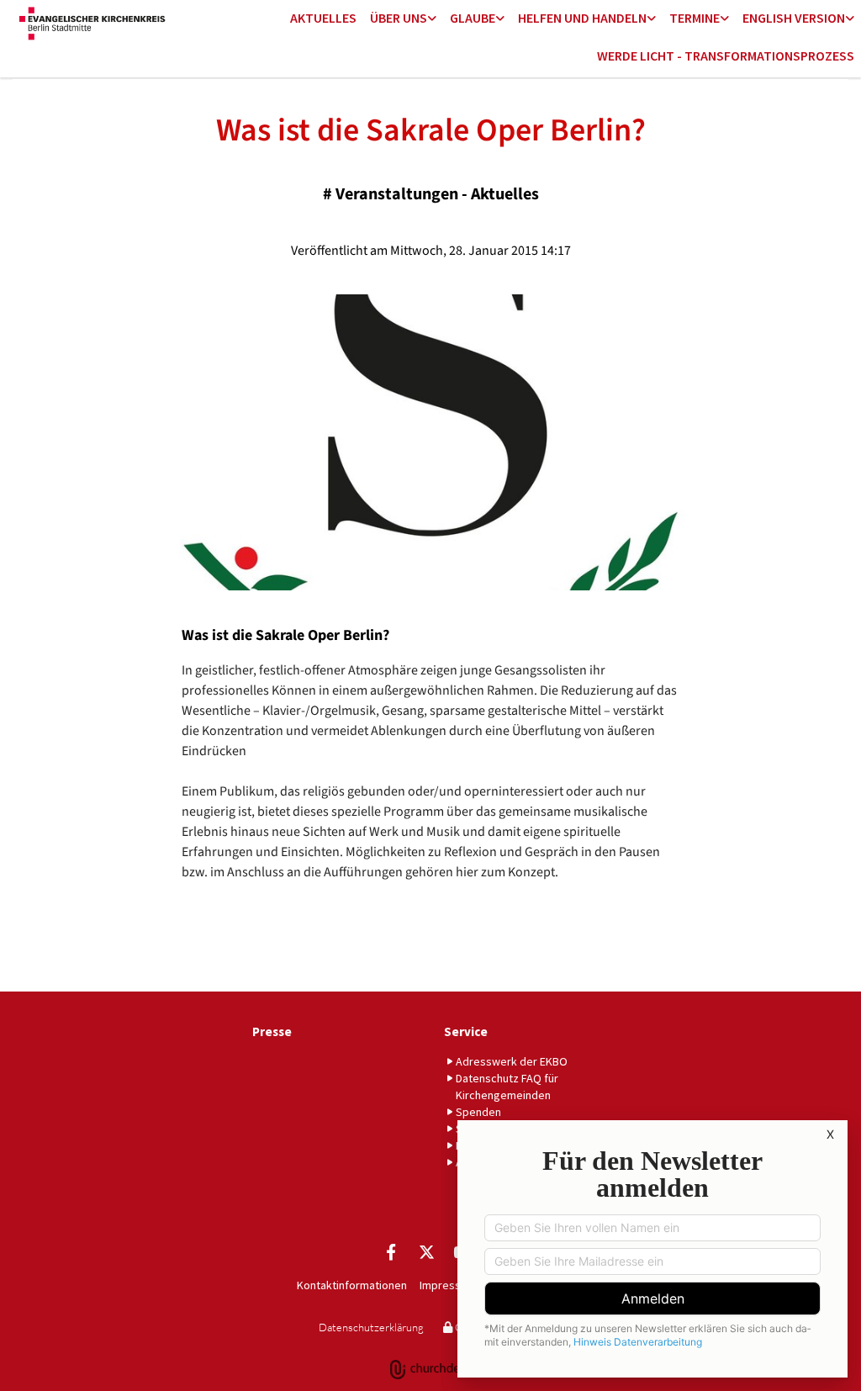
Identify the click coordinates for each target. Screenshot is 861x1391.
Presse (272, 1031)
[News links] (850, 19)
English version (793, 17)
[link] (403, 19)
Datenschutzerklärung (371, 1327)
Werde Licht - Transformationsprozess (725, 55)
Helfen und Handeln (582, 17)
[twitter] (426, 1251)
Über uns (398, 17)
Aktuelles (323, 17)
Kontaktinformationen (352, 1285)
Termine (694, 17)
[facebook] (391, 1251)
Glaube (472, 17)
